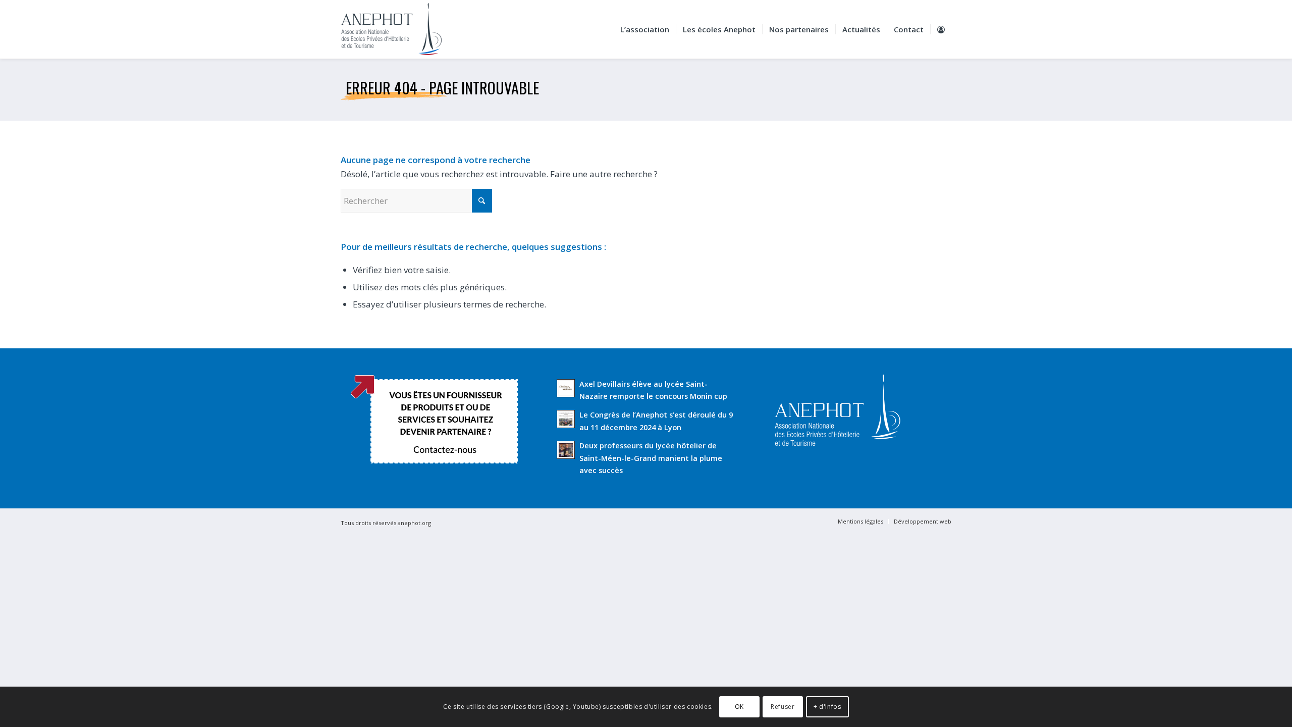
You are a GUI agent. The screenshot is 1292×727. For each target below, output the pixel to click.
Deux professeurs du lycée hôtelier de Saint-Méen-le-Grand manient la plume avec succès (650, 458)
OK (739, 706)
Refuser (782, 706)
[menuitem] (645, 29)
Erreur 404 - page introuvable (442, 87)
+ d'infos (827, 706)
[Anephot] (398, 29)
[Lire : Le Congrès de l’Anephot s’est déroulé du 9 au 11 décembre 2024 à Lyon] (566, 419)
